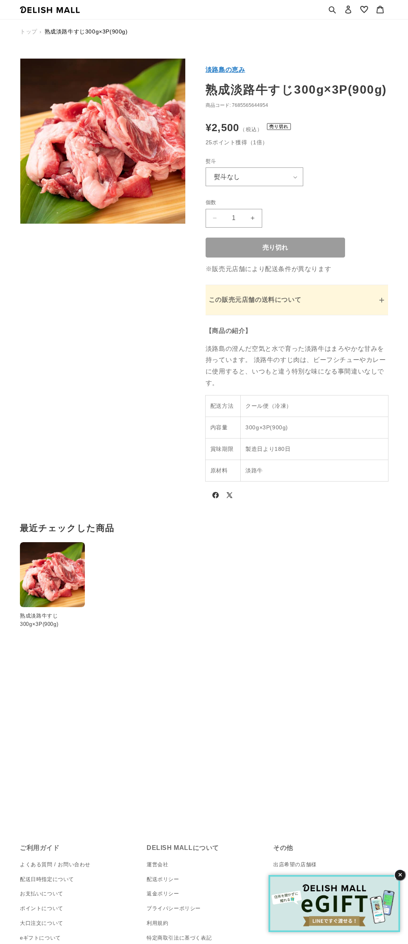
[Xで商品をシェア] (229, 496)
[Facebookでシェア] (216, 496)
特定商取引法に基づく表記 (179, 938)
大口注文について (41, 923)
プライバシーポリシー (174, 908)
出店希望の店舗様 (295, 864)
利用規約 (157, 923)
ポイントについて (41, 908)
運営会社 (157, 864)
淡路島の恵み (225, 69)
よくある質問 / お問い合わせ (55, 864)
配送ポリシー (163, 879)
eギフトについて (40, 938)
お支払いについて (41, 894)
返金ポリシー (163, 894)
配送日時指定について (47, 879)
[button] (332, 10)
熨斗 (211, 161)
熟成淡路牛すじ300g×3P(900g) (39, 620)
